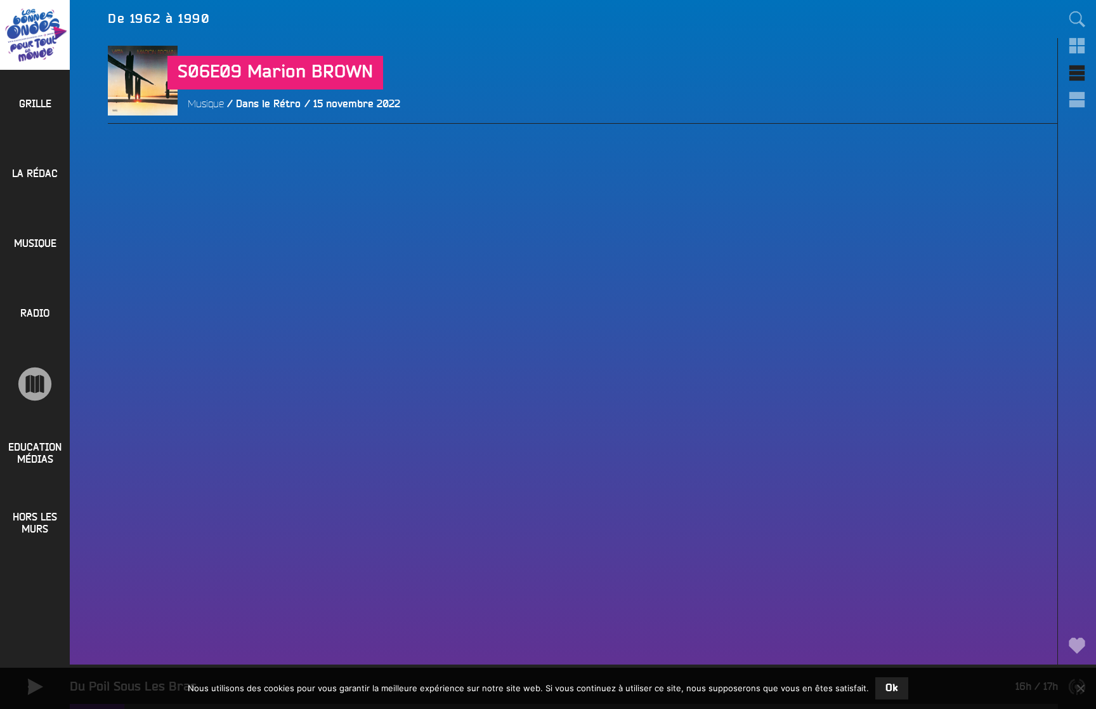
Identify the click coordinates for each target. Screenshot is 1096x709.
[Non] (1080, 688)
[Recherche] (1077, 19)
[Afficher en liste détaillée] (1077, 99)
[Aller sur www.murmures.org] (35, 384)
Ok (891, 688)
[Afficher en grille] (1077, 45)
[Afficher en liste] (1077, 73)
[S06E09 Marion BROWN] (143, 150)
